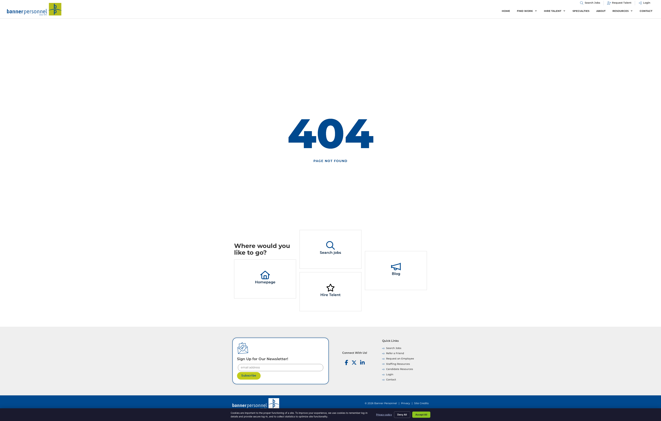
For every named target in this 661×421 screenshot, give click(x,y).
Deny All (402, 414)
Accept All (421, 414)
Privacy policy (384, 414)
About (601, 11)
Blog (396, 274)
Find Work (525, 11)
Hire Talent (552, 11)
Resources (620, 11)
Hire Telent (330, 295)
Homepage (265, 282)
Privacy (405, 403)
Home (506, 11)
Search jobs (330, 253)
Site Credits (421, 403)
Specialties (581, 11)
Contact (646, 11)
